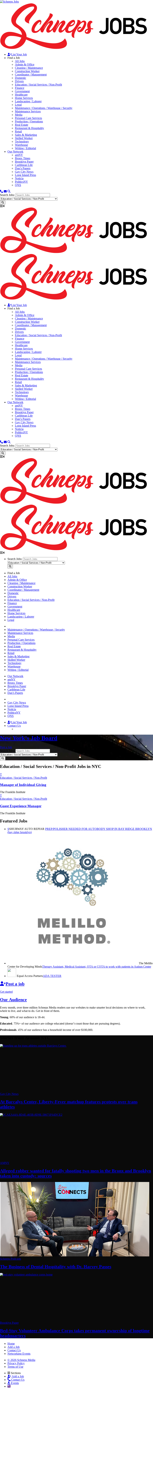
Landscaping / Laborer (28, 101)
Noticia (19, 178)
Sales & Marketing (26, 134)
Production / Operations (29, 121)
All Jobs (20, 61)
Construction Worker (27, 71)
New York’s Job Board (28, 738)
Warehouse (21, 144)
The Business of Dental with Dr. (55, 1266)
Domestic (20, 77)
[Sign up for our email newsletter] (5, 191)
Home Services (24, 98)
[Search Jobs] (2, 203)
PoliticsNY (21, 181)
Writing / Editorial (25, 148)
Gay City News (24, 171)
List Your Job (19, 54)
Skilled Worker (24, 138)
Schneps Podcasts (10, 1258)
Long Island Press (25, 175)
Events (14, 1383)
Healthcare (21, 94)
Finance (19, 88)
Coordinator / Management (31, 74)
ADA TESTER (52, 975)
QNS (18, 185)
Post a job (15, 983)
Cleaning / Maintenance (29, 67)
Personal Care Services (28, 118)
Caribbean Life (24, 165)
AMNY (4, 1162)
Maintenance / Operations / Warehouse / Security (43, 108)
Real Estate (21, 124)
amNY (19, 154)
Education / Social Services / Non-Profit (38, 84)
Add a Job (17, 1376)
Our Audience (13, 999)
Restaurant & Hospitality (29, 128)
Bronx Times (22, 158)
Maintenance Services (28, 111)
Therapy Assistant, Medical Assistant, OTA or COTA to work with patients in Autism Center (96, 966)
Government (22, 91)
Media (18, 114)
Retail (18, 131)
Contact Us (14, 725)
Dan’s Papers (22, 168)
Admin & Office (24, 64)
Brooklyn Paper (24, 161)
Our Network (15, 151)
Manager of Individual (23, 785)
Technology (22, 141)
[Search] (8, 191)
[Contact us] (1, 191)
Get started (6, 991)
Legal (18, 104)
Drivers (19, 81)
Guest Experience (20, 806)
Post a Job (6, 747)
